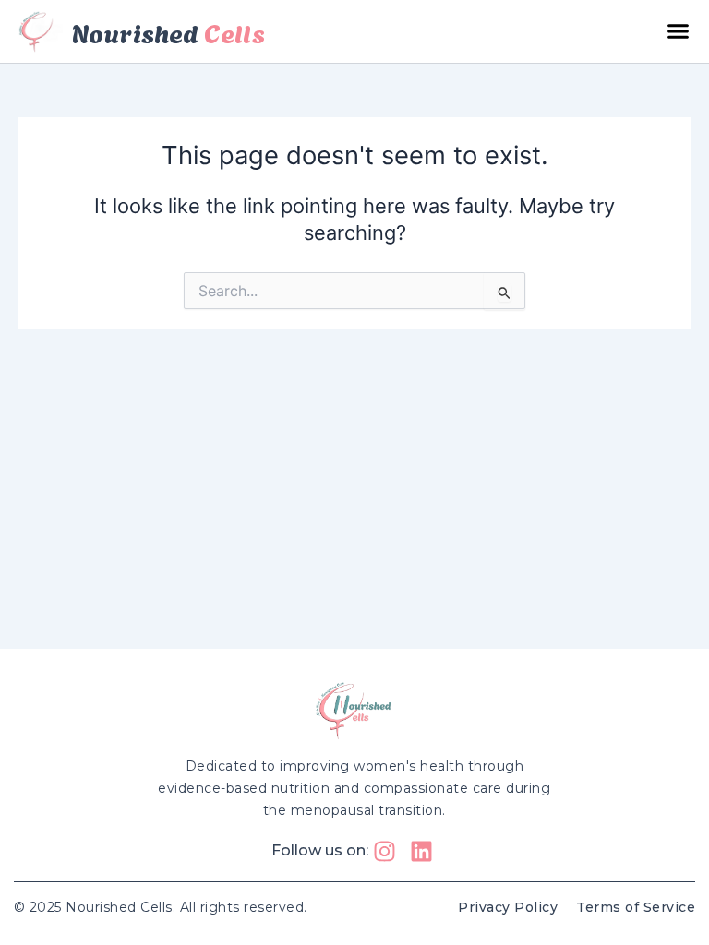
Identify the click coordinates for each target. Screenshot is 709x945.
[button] (678, 31)
